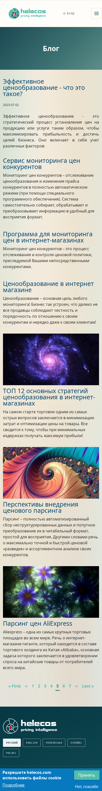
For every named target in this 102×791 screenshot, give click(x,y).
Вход (71, 13)
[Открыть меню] (96, 13)
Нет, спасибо (86, 787)
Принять (86, 775)
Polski (11, 753)
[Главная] (27, 13)
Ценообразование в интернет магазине (48, 286)
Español (76, 742)
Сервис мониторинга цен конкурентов (41, 163)
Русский (12, 742)
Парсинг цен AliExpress (37, 623)
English (31, 742)
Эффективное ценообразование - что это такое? (44, 87)
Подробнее (13, 785)
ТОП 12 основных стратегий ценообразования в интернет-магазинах (49, 396)
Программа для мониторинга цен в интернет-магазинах (48, 237)
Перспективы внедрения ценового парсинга (40, 507)
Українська (54, 742)
